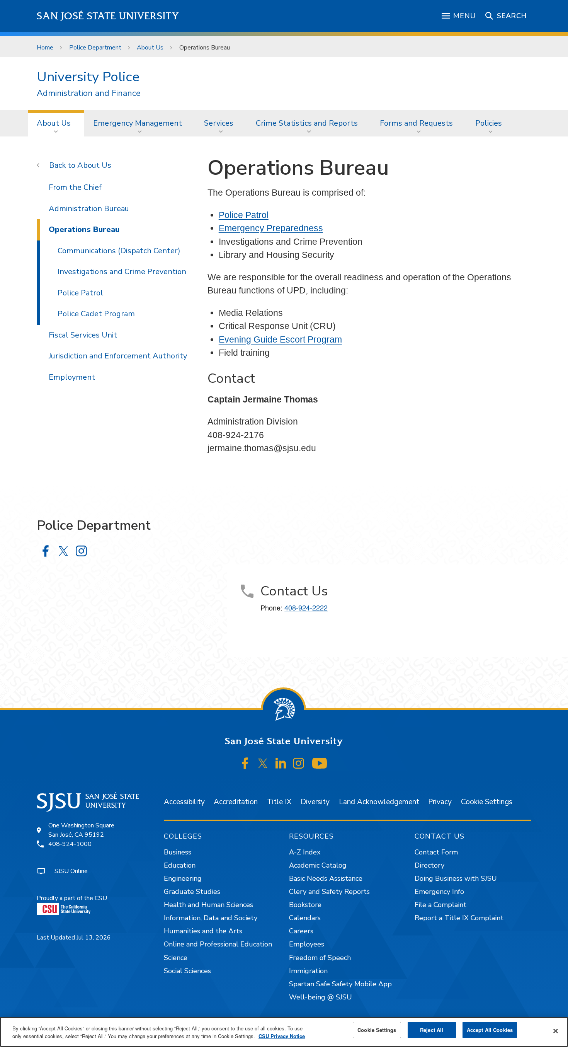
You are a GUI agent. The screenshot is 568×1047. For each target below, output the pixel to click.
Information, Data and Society (210, 918)
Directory (429, 865)
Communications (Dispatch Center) (119, 251)
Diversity (315, 802)
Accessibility (184, 802)
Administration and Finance (89, 93)
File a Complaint (440, 904)
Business (177, 852)
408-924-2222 (306, 607)
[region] (284, 1032)
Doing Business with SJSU (456, 878)
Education (180, 865)
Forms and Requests (416, 123)
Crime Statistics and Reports (307, 123)
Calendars (305, 918)
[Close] (555, 1031)
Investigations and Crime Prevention (122, 271)
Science (175, 957)
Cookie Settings (486, 802)
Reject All (431, 1029)
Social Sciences (187, 970)
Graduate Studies (192, 891)
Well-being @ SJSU (320, 997)
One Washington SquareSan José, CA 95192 (81, 830)
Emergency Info (439, 891)
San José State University (108, 16)
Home (45, 47)
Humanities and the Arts (203, 931)
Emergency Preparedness (271, 228)
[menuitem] (56, 123)
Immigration (308, 970)
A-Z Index (304, 852)
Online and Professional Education (218, 944)
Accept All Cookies (490, 1029)
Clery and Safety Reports (329, 891)
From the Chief (75, 187)
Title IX (279, 802)
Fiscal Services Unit (83, 335)
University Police (88, 77)
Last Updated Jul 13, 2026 (74, 937)
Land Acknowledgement (379, 802)
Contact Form (436, 852)
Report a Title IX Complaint (459, 918)
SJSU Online (71, 871)
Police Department (95, 47)
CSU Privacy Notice (281, 1036)
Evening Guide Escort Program (280, 339)
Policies (488, 123)
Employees (306, 944)
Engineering (183, 878)
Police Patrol (244, 215)
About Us (150, 47)
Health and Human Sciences (208, 904)
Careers (301, 931)
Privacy (440, 802)
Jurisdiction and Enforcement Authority (118, 356)
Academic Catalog (318, 865)
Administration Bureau (89, 208)
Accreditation (236, 802)
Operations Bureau (84, 229)
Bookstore (305, 904)
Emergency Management (137, 123)
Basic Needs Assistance (325, 878)
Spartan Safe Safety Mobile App (340, 984)
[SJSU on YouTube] (319, 763)
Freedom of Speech (320, 957)
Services (218, 123)
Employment (72, 377)
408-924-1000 (70, 844)
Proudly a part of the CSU (72, 898)
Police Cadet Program (96, 314)
